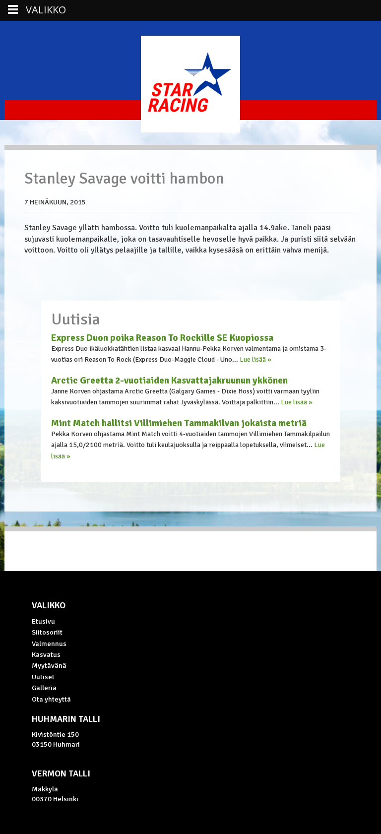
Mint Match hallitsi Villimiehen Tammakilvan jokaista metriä (179, 423)
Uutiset (43, 676)
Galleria (44, 687)
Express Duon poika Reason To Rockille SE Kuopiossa (162, 338)
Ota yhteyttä (51, 699)
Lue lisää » (255, 359)
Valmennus (49, 643)
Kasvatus (46, 654)
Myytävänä (49, 665)
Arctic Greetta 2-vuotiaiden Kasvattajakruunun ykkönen (169, 380)
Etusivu (43, 621)
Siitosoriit (47, 632)
